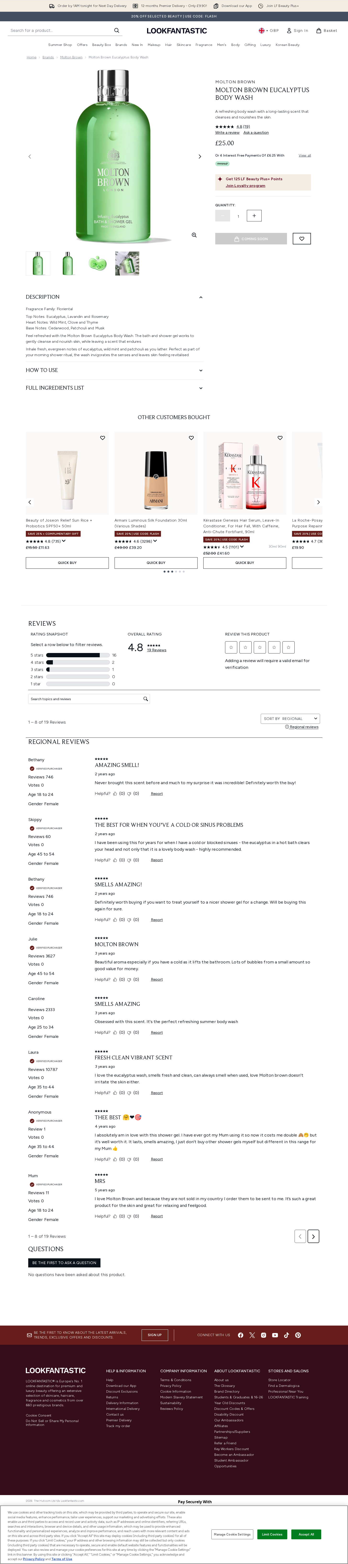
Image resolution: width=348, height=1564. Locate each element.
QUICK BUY (67, 563)
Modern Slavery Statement (181, 1397)
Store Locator (279, 1380)
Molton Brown (71, 57)
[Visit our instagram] (263, 1335)
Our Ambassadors (229, 1420)
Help (110, 1380)
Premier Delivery (119, 1420)
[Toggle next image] (200, 156)
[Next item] (318, 502)
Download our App (121, 1386)
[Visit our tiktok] (286, 1335)
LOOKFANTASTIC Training (288, 1397)
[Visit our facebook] (240, 1335)
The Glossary (224, 1386)
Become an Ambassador (234, 1455)
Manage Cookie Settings (232, 1534)
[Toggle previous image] (29, 156)
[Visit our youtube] (275, 1335)
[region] (174, 1534)
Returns (112, 1397)
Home (32, 57)
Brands (48, 57)
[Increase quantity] (254, 215)
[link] (297, 30)
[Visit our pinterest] (298, 1335)
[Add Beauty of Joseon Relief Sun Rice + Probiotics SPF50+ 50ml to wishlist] (102, 438)
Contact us (115, 1414)
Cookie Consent (39, 1416)
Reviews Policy (171, 1409)
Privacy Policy (171, 1386)
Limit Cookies (272, 1534)
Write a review (227, 132)
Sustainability (171, 1403)
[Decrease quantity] (222, 215)
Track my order (118, 1426)
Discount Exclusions (122, 1392)
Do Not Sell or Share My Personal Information (52, 1423)
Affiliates (221, 1426)
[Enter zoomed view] (194, 235)
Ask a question (256, 132)
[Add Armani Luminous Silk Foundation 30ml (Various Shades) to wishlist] (191, 438)
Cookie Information (175, 1392)
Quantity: (225, 205)
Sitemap (221, 1437)
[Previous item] (29, 502)
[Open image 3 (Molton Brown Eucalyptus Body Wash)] (98, 264)
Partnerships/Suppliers (232, 1432)
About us (221, 1380)
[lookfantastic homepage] (177, 31)
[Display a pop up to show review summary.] (63, 541)
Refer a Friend (225, 1443)
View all (305, 155)
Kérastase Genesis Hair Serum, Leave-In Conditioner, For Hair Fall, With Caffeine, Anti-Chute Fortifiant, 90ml (241, 526)
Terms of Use (61, 1559)
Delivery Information (122, 1403)
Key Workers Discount (231, 1449)
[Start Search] (117, 30)
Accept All (306, 1534)
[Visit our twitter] (252, 1335)
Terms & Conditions (176, 1380)
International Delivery (123, 1409)
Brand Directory (227, 1392)
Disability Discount (229, 1414)
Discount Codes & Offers (234, 1409)
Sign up (155, 1335)
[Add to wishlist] (302, 238)
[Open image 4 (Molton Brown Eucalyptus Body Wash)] (127, 264)
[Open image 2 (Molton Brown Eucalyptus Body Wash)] (68, 264)
